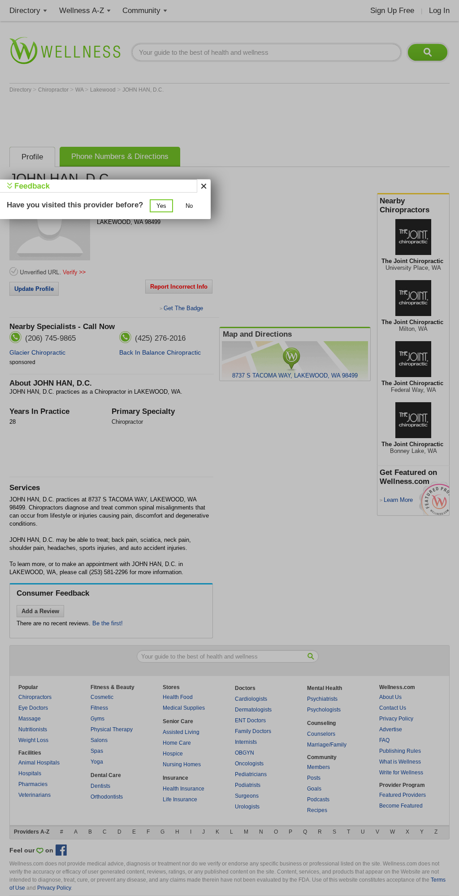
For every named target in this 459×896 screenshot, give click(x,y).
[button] (161, 205)
